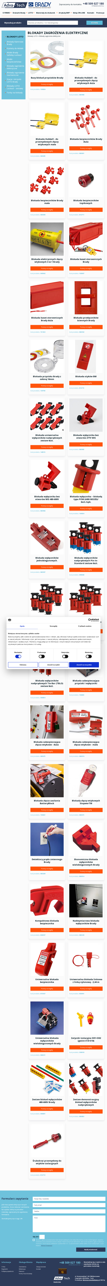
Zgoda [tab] (22, 626)
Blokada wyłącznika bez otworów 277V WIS (86, 436)
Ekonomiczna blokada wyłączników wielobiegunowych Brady (85, 862)
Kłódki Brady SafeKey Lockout (14, 53)
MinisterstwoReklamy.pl (91, 1280)
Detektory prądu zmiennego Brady (47, 860)
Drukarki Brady (19, 13)
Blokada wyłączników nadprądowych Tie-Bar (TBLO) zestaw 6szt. (47, 683)
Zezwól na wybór (53, 665)
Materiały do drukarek (45, 13)
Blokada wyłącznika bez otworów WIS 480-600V (47, 498)
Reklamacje (22, 1269)
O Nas (3, 1267)
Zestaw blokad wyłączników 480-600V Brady (47, 1101)
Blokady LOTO (33, 36)
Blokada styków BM (86, 376)
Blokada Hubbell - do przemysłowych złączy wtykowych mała (47, 142)
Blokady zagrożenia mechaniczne (15, 73)
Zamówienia (22, 1267)
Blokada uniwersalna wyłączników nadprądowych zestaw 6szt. (47, 438)
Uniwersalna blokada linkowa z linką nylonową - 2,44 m (86, 980)
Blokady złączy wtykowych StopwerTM (86, 802)
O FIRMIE (6, 13)
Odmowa (23, 665)
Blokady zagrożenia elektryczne (15, 67)
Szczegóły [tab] (53, 626)
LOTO (30, 13)
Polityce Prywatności (46, 1245)
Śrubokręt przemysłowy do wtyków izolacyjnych (47, 1162)
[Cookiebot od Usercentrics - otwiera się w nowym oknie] (90, 620)
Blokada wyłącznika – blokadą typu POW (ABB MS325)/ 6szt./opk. (86, 499)
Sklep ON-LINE (79, 13)
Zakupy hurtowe (41, 1267)
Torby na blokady (15, 92)
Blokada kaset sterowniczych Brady (86, 260)
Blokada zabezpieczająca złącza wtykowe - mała (86, 743)
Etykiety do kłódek (15, 48)
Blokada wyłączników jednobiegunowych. (47, 559)
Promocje (100, 13)
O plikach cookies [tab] (84, 626)
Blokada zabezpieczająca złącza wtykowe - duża (47, 743)
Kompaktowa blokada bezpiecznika (47, 922)
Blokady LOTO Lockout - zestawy (15, 87)
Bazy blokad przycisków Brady (47, 77)
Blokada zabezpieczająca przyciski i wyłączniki (86, 682)
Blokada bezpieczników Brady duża (86, 140)
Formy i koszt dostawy (25, 1274)
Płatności (21, 1271)
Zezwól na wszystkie (84, 665)
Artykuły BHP (64, 13)
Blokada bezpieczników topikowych (86, 202)
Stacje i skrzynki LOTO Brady (14, 80)
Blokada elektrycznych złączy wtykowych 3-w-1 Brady (47, 260)
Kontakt (90, 13)
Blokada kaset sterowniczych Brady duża (47, 319)
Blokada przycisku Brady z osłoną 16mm (47, 378)
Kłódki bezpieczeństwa (14, 60)
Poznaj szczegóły (47, 84)
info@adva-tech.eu (98, 6)
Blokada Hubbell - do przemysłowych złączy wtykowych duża (85, 80)
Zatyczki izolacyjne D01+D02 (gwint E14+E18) (86, 1039)
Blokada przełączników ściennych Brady (86, 319)
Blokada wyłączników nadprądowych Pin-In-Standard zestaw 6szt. (86, 560)
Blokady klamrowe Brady (15, 42)
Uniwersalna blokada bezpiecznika (47, 980)
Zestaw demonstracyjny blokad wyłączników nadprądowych (86, 1102)
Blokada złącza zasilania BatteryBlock (47, 802)
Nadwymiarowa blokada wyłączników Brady (86, 922)
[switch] (42, 656)
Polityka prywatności (8, 1271)
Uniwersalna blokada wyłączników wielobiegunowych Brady (47, 1041)
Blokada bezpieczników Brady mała (47, 202)
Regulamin (5, 1269)
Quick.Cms (57, 1282)
